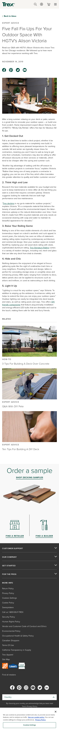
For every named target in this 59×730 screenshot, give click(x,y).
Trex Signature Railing (39, 247)
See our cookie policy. (36, 717)
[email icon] (25, 70)
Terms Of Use (8, 645)
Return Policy (8, 588)
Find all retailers (9, 674)
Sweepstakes (8, 607)
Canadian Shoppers (10, 640)
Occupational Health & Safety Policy (18, 635)
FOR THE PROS (9, 574)
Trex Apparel (7, 654)
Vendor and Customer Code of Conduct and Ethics (24, 626)
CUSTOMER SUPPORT (12, 548)
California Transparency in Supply (16, 649)
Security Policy (8, 616)
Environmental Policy (11, 631)
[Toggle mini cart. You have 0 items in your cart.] (49, 4)
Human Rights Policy (11, 621)
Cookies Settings (29, 725)
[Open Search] (35, 4)
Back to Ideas (10, 16)
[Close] (55, 712)
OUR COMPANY (9, 557)
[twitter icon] (18, 70)
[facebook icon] (4, 70)
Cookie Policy (8, 602)
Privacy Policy (8, 593)
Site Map (6, 659)
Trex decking (8, 203)
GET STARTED (9, 565)
